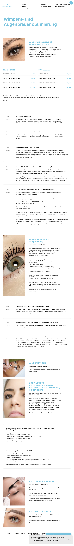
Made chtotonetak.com (37, 534)
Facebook (8, 533)
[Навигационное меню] (71, 2)
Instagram (16, 533)
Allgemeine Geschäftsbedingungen (29, 533)
